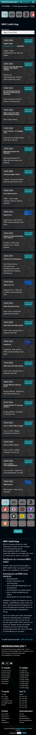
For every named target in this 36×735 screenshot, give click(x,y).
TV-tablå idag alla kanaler (19, 6)
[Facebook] (3, 663)
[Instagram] (7, 663)
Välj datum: (5, 29)
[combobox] (25, 2)
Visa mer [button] (18, 531)
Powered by (13, 733)
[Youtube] (11, 663)
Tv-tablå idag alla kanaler (10, 639)
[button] (33, 2)
